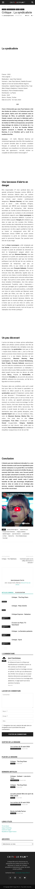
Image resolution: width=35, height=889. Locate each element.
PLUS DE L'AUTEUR (20, 592)
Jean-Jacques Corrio (9, 15)
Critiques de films (11, 9)
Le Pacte (4, 536)
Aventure (4, 601)
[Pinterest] (12, 19)
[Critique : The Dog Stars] (6, 599)
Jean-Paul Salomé (16, 533)
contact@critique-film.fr (22, 873)
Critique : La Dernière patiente (22, 631)
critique (9, 6)
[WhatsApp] (16, 19)
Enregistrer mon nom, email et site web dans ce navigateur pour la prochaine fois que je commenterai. (16, 727)
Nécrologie (13, 813)
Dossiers (13, 797)
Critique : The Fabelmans (9, 559)
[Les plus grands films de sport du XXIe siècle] (5, 797)
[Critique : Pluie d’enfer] (6, 608)
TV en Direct (5, 826)
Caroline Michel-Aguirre (12, 529)
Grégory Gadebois (21, 531)
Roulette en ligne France (9, 831)
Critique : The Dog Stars (20, 597)
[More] (20, 19)
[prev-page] (3, 648)
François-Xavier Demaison (9, 531)
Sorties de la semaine (11, 742)
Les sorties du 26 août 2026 (20, 746)
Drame (17, 9)
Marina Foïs (11, 536)
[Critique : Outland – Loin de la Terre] (5, 780)
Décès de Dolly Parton (18, 811)
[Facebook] (3, 19)
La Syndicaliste (25, 533)
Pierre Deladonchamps (21, 536)
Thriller (22, 9)
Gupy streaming (6, 828)
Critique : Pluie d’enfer (19, 606)
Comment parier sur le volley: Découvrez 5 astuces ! (26, 560)
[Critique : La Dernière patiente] (6, 633)
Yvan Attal (5, 538)
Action (3, 610)
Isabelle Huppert (6, 533)
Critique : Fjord (17, 640)
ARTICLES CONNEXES (7, 592)
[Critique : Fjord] (6, 642)
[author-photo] (17, 577)
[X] (8, 19)
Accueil (3, 6)
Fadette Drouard (24, 529)
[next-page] (6, 648)
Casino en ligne (6, 830)
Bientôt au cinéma (4, 635)
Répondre (10, 685)
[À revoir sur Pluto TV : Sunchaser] (6, 625)
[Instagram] (15, 877)
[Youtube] (25, 878)
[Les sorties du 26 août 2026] (5, 750)
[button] (3, 2)
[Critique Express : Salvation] (6, 616)
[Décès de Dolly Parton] (5, 815)
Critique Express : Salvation (21, 614)
